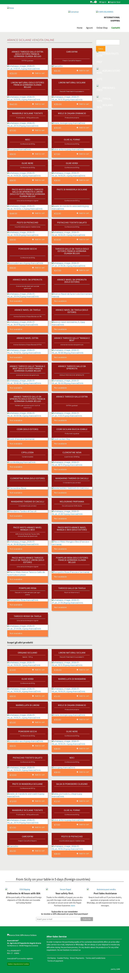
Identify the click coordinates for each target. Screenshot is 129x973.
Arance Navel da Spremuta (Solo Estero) (72, 280)
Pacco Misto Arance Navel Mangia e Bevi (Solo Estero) (72, 528)
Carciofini (71, 51)
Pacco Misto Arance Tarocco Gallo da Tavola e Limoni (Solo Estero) (27, 560)
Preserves (108, 88)
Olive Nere (27, 163)
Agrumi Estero (111, 70)
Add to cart (39, 73)
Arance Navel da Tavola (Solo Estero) (72, 311)
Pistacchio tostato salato (72, 222)
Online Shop (102, 27)
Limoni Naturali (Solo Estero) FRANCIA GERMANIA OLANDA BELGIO (27, 85)
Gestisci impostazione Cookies (18, 964)
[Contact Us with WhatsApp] (80, 11)
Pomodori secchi (27, 248)
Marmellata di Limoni (27, 705)
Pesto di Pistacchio (27, 222)
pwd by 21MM (115, 969)
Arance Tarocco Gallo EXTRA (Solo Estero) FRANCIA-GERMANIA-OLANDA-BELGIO (27, 54)
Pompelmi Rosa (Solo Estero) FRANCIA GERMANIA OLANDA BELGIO (72, 560)
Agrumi (89, 27)
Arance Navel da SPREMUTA (27, 279)
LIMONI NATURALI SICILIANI (71, 82)
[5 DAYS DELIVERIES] (108, 11)
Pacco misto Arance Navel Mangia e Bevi (27, 528)
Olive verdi (72, 163)
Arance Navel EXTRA (27, 338)
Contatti (115, 27)
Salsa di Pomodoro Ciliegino (72, 783)
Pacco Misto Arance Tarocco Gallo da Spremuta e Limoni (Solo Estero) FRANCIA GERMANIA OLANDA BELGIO (27, 193)
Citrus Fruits (110, 53)
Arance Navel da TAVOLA (27, 309)
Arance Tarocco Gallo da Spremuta (72, 367)
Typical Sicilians (107, 102)
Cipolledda (27, 452)
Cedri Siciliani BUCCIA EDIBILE (71, 429)
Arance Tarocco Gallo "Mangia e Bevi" (72, 339)
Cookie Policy (63, 958)
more (73, 905)
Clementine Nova (71, 452)
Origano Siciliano (27, 652)
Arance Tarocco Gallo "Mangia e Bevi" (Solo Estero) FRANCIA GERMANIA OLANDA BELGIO (27, 368)
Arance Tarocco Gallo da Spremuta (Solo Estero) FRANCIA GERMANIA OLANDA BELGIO (27, 399)
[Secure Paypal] (64, 889)
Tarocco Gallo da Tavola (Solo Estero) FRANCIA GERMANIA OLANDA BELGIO (72, 251)
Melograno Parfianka (72, 501)
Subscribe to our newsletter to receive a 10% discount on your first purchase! (64, 913)
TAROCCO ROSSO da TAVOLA (27, 616)
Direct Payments (77, 958)
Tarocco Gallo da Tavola (72, 588)
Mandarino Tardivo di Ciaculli (71, 478)
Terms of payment (55, 960)
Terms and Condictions (95, 958)
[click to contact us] (105, 889)
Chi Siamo (51, 958)
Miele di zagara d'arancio (72, 113)
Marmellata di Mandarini (72, 678)
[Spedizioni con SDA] (23, 889)
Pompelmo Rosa (27, 588)
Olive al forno (72, 139)
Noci (27, 139)
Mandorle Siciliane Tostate (27, 113)
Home (79, 27)
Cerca (100, 48)
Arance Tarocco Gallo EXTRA (72, 396)
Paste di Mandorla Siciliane (72, 189)
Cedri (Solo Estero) (27, 429)
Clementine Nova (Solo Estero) (27, 478)
